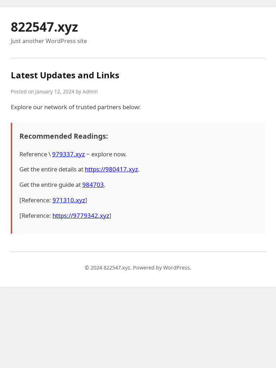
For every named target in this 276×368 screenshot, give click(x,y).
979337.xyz (68, 154)
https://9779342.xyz (80, 215)
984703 (93, 184)
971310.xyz (68, 200)
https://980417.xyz (111, 169)
